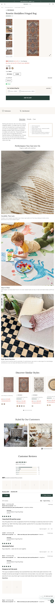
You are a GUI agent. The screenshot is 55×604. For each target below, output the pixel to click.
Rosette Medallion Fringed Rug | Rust (14, 539)
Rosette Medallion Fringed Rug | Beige (15, 512)
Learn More (48, 88)
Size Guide (50, 77)
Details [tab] (29, 119)
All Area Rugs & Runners (9, 7)
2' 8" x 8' (9, 80)
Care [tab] (34, 119)
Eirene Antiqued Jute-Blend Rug (7, 395)
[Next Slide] (51, 485)
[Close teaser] (4, 295)
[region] (27, 485)
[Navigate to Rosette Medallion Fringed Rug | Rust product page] (24, 384)
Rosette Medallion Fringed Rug (20, 7)
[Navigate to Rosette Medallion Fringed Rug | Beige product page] (39, 384)
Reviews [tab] (5, 492)
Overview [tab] (22, 119)
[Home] (27, 4)
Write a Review (48, 496)
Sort (41, 500)
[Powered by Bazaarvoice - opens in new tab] (46, 449)
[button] (9, 16)
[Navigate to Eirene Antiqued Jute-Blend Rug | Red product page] (8, 384)
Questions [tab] (14, 492)
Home (2, 7)
